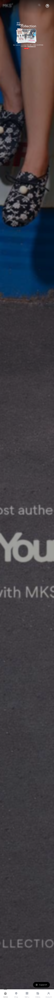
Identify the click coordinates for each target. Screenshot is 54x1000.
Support (42, 984)
